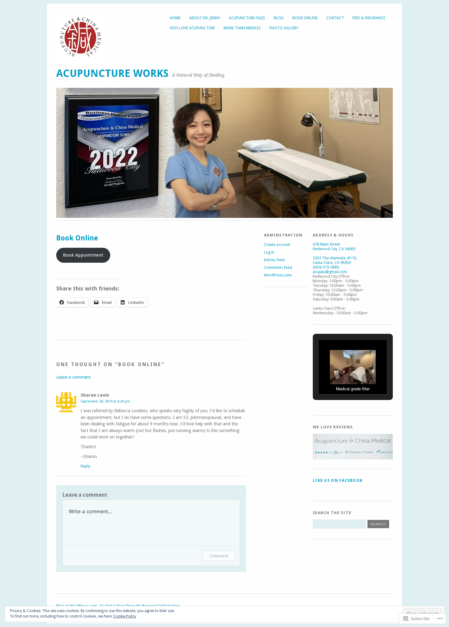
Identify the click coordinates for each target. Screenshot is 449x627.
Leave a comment (73, 377)
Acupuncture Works (112, 73)
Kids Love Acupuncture (192, 28)
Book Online (305, 18)
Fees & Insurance (368, 18)
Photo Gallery (283, 28)
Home (175, 18)
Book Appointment (83, 255)
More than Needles (242, 28)
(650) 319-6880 (326, 267)
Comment (218, 555)
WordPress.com (278, 275)
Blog (279, 18)
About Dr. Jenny (204, 18)
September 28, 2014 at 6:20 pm (105, 401)
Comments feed (278, 267)
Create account (277, 244)
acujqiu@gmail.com (330, 271)
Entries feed (274, 260)
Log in (269, 252)
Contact (335, 18)
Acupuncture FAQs (247, 18)
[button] (338, 378)
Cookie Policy (124, 616)
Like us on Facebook (338, 480)
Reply (85, 466)
